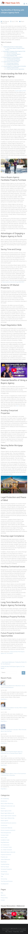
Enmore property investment (8, 830)
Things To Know (5, 874)
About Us (3, 895)
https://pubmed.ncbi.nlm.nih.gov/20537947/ (13, 282)
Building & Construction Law (8, 806)
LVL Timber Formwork (6, 849)
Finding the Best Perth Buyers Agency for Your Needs (13, 667)
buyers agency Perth (20, 90)
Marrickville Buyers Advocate (8, 852)
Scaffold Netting (5, 864)
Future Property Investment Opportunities (15, 69)
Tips (2, 876)
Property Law (4, 857)
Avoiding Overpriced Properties (13, 58)
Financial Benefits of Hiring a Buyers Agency (12, 57)
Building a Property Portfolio (13, 67)
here (17, 405)
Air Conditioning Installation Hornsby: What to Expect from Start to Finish (14, 708)
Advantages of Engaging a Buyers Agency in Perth (14, 51)
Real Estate (3, 862)
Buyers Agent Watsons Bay (7, 818)
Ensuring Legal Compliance (12, 63)
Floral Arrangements (6, 832)
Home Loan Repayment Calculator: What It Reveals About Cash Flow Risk (13, 730)
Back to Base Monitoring (7, 803)
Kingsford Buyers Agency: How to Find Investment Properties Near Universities (13, 774)
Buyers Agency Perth (6, 810)
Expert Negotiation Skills (12, 55)
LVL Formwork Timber (6, 847)
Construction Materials (6, 827)
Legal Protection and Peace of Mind (11, 61)
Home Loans (4, 837)
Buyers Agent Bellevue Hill (7, 813)
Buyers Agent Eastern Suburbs (8, 815)
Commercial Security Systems (8, 823)
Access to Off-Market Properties (14, 54)
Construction (4, 825)
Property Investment (6, 854)
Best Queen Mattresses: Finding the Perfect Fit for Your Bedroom (13, 663)
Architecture (4, 801)
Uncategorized (4, 883)
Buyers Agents (4, 820)
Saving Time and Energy (12, 52)
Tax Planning (4, 871)
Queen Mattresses (5, 859)
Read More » (4, 699)
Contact (3, 900)
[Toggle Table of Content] (2, 45)
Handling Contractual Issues (13, 64)
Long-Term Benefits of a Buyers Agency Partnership (14, 66)
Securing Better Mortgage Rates (13, 60)
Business (3, 808)
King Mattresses (5, 842)
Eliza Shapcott (5, 21)
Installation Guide (5, 840)
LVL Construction (5, 845)
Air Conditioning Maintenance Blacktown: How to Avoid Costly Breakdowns (13, 686)
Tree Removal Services (7, 881)
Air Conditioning (5, 798)
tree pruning (4, 879)
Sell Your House (5, 866)
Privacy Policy (4, 897)
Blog (2, 893)
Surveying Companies (6, 869)
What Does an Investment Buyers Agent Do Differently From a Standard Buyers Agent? (11, 752)
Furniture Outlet (5, 835)
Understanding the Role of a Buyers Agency (12, 46)
